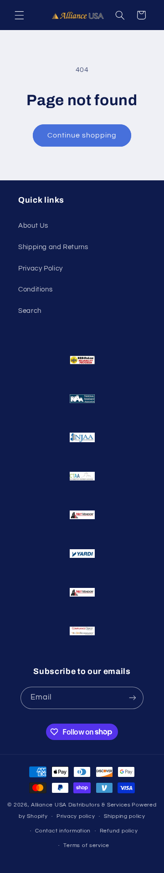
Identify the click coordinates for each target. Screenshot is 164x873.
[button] (19, 15)
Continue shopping (82, 135)
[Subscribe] (132, 698)
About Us (33, 225)
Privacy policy (75, 816)
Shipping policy (124, 816)
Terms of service (86, 845)
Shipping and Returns (53, 247)
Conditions (35, 289)
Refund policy (119, 830)
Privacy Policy (40, 268)
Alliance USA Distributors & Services (80, 804)
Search (29, 310)
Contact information (63, 830)
